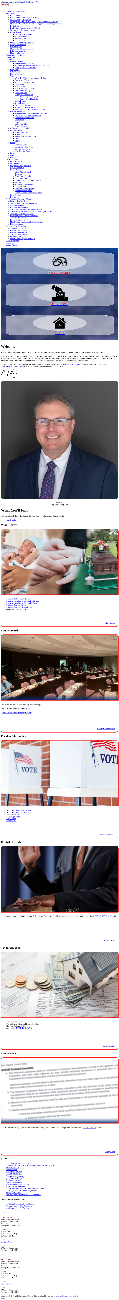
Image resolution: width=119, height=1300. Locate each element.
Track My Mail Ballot (14, 814)
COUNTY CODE (89, 1128)
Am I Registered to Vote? (15, 1178)
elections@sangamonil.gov (13, 366)
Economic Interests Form (15, 1180)
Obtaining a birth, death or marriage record (21, 1191)
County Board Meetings (106, 729)
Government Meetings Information (18, 1184)
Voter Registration (13, 817)
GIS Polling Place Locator (15, 1186)
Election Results (11, 1170)
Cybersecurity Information (15, 1182)
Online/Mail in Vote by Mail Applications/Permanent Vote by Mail (30, 1166)
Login (3, 1298)
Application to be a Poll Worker (17, 1208)
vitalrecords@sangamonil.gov (75, 364)
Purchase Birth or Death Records (18, 599)
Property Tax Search (13, 1193)
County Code (110, 1152)
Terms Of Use (73, 1296)
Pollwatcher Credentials (14, 1176)
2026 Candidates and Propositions (18, 810)
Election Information (107, 834)
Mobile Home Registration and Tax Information (23, 1195)
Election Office (6, 1242)
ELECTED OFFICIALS (102, 916)
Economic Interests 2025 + (16, 605)
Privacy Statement (60, 1296)
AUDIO (28, 709)
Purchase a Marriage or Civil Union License (22, 601)
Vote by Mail (11, 821)
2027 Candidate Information (16, 812)
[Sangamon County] (9, 2)
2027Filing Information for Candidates (20, 1204)
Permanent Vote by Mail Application (19, 1206)
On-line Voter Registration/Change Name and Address (25, 1188)
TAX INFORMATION (24, 1028)
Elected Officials (109, 940)
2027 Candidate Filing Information (18, 1163)
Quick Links (11, 520)
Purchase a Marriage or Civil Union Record (22, 603)
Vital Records (110, 623)
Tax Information (109, 1046)
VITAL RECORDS (21, 609)
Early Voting (11, 819)
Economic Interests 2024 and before (19, 607)
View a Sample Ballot (14, 1172)
